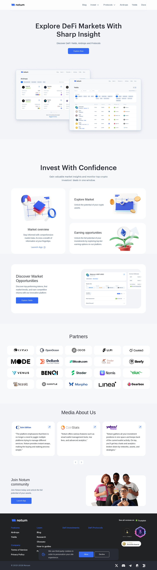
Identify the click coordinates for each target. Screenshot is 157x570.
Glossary (41, 542)
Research (41, 537)
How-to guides (44, 546)
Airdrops (15, 532)
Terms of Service (19, 550)
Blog (39, 532)
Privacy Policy (17, 555)
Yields (14, 537)
